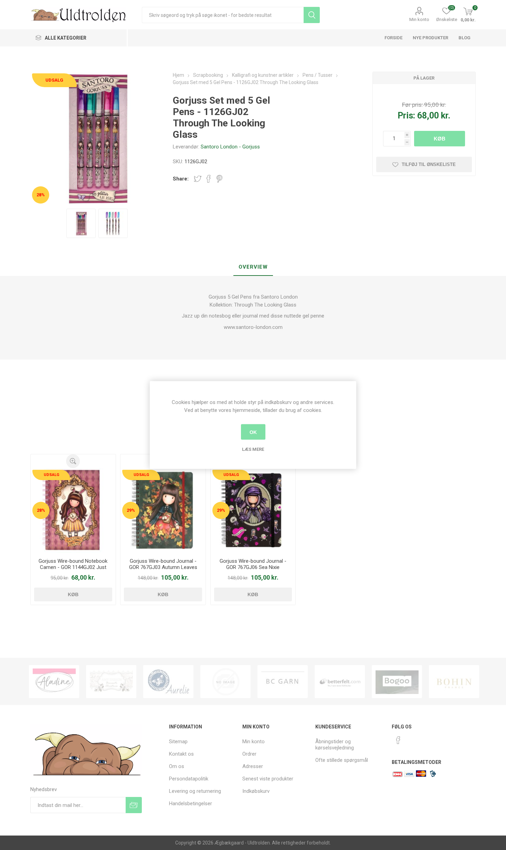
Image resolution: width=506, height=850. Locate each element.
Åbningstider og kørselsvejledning (334, 744)
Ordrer (249, 754)
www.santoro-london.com (253, 327)
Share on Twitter (197, 179)
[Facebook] (398, 740)
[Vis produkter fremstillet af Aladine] (54, 681)
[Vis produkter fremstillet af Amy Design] (111, 681)
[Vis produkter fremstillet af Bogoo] (397, 681)
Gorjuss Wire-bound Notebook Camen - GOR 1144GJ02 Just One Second (73, 567)
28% (40, 194)
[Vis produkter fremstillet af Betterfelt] (340, 681)
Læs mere (253, 449)
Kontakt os (181, 754)
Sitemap (178, 741)
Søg (312, 15)
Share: (181, 179)
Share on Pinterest (219, 179)
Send (134, 805)
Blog (464, 37)
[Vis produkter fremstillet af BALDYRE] (225, 681)
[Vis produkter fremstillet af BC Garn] (282, 681)
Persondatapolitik (188, 779)
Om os (176, 766)
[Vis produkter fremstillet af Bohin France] (454, 681)
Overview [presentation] (253, 267)
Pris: (406, 116)
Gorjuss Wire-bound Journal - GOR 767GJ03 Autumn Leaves (163, 564)
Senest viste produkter (267, 779)
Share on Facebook (208, 179)
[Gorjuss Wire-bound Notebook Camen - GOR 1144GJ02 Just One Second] (73, 510)
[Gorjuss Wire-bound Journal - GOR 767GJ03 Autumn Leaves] (162, 510)
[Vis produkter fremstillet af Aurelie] (168, 681)
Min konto (419, 19)
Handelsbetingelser (190, 803)
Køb (439, 139)
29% (131, 510)
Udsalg (54, 80)
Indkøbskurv (256, 791)
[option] (54, 681)
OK (253, 432)
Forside (393, 37)
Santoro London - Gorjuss (230, 147)
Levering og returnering (195, 791)
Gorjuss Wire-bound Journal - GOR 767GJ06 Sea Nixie (253, 564)
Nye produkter (430, 37)
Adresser (252, 766)
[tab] (253, 267)
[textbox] (223, 15)
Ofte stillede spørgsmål (341, 760)
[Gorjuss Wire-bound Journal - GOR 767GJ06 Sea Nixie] (253, 510)
